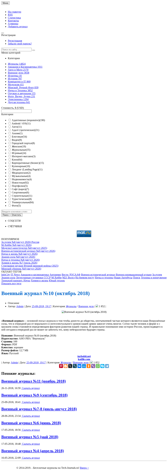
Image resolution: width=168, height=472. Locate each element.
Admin (19, 306)
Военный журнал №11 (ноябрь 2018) (33, 381)
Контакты (13, 20)
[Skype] (102, 366)
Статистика (14, 17)
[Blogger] (66, 366)
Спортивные (20, 192)
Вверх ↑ (84, 467)
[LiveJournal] (75, 366)
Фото (16, 205)
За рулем (157, 274)
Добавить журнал (18, 26)
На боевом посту (84, 277)
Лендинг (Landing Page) (27, 169)
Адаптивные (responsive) (28, 120)
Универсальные (23, 202)
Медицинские (21, 172)
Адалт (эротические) (25, 130)
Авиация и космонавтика (35, 274)
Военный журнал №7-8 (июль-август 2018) (39, 409)
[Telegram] (107, 366)
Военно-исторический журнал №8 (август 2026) (28, 251)
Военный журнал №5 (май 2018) (29, 437)
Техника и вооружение (154, 277)
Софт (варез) (20, 189)
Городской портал (23, 143)
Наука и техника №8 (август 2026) (20, 259)
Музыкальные (21, 176)
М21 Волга (68, 277)
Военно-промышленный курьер (134, 274)
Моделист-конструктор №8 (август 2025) (24, 248)
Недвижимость (22, 179)
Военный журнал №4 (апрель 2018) (32, 451)
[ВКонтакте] (79, 366)
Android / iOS (21, 123)
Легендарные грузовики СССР (33, 277)
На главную (14, 11)
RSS (10, 14)
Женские (19, 146)
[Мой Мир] (84, 366)
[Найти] (33, 50)
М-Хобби (56, 277)
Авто (17, 126)
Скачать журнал (30, 388)
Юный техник (57, 280)
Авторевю (55, 274)
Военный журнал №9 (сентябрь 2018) (34, 395)
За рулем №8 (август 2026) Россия (20, 242)
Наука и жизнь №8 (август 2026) (19, 254)
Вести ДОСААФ (71, 274)
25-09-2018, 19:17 (41, 306)
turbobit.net (84, 356)
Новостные (20, 182)
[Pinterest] (61, 366)
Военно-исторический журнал (98, 274)
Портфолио (20, 185)
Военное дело (86, 306)
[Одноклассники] (89, 366)
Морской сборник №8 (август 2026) (21, 268)
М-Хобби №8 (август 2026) (16, 245)
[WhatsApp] (98, 366)
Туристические (22, 199)
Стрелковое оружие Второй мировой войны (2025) (29, 265)
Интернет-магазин (23, 156)
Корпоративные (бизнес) (28, 162)
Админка (13, 23)
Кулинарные (21, 166)
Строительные (22, 195)
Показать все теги (11, 283)
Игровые (19, 153)
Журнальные (21, 149)
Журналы (71, 306)
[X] (70, 366)
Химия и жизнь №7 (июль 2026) (19, 262)
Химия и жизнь (39, 280)
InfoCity (5, 274)
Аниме (17, 133)
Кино (17, 159)
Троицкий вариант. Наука (15, 280)
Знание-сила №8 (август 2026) (18, 256)
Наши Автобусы (123, 277)
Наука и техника (104, 277)
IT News (15, 274)
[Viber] (93, 366)
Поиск (136, 277)
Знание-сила (8, 277)
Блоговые (19, 136)
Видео (17, 139)
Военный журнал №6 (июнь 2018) (31, 423)
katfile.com (84, 359)
